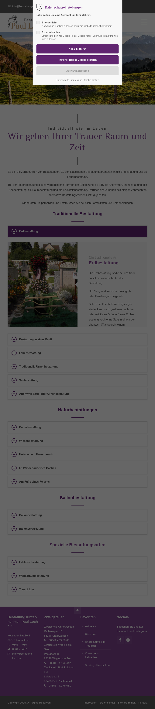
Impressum (76, 80)
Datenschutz (62, 80)
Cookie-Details (91, 80)
